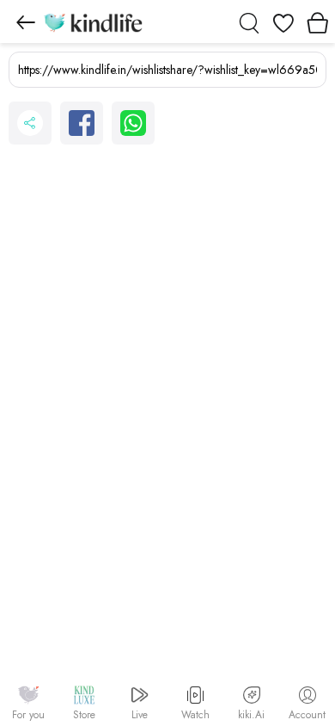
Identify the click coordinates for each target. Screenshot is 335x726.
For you (28, 715)
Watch (195, 715)
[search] (249, 21)
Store (84, 715)
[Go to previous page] (26, 21)
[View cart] (318, 21)
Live (139, 715)
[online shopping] (93, 21)
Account (307, 715)
